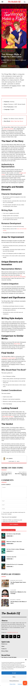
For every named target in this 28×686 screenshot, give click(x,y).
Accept (14, 673)
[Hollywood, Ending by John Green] (3, 543)
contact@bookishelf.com (12, 632)
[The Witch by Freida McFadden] (3, 536)
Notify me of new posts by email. (10, 521)
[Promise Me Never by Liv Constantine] (3, 566)
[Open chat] (25, 683)
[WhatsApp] (17, 93)
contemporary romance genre (8, 358)
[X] (10, 93)
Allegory (13, 590)
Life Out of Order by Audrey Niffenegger (15, 549)
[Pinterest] (14, 93)
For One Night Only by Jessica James (6, 474)
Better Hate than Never (17, 121)
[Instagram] (6, 636)
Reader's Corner (15, 599)
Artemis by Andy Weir (11, 556)
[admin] (5, 458)
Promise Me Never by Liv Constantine (14, 564)
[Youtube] (18, 636)
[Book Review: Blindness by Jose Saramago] (5, 593)
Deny (14, 677)
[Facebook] (7, 93)
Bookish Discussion (16, 580)
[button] (26, 659)
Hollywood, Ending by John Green (14, 541)
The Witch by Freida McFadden (13, 533)
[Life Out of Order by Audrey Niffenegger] (3, 551)
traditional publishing (8, 128)
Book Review (8, 50)
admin (10, 458)
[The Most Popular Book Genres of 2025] (5, 583)
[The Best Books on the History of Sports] (5, 602)
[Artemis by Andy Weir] (3, 559)
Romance (12, 66)
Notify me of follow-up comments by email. (12, 520)
